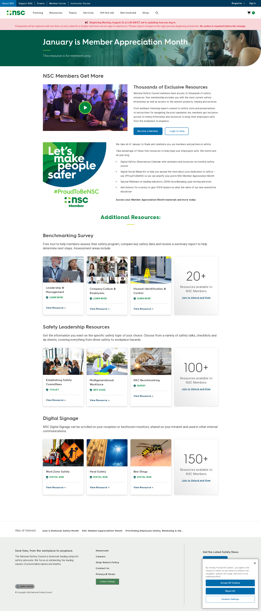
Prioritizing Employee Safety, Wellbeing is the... (155, 531)
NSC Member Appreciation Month (102, 531)
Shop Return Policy (107, 562)
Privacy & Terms (105, 574)
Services (88, 13)
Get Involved (128, 13)
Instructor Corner (80, 3)
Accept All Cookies (230, 583)
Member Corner (57, 3)
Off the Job (107, 13)
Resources (56, 13)
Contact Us (102, 568)
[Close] (254, 563)
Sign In (252, 3)
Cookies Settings (107, 581)
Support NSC (26, 3)
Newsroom (102, 551)
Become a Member (148, 131)
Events (41, 3)
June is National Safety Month (60, 531)
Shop (145, 13)
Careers (100, 556)
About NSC (8, 3)
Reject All (230, 591)
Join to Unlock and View (196, 297)
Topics (73, 13)
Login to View (177, 131)
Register (238, 3)
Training (38, 13)
